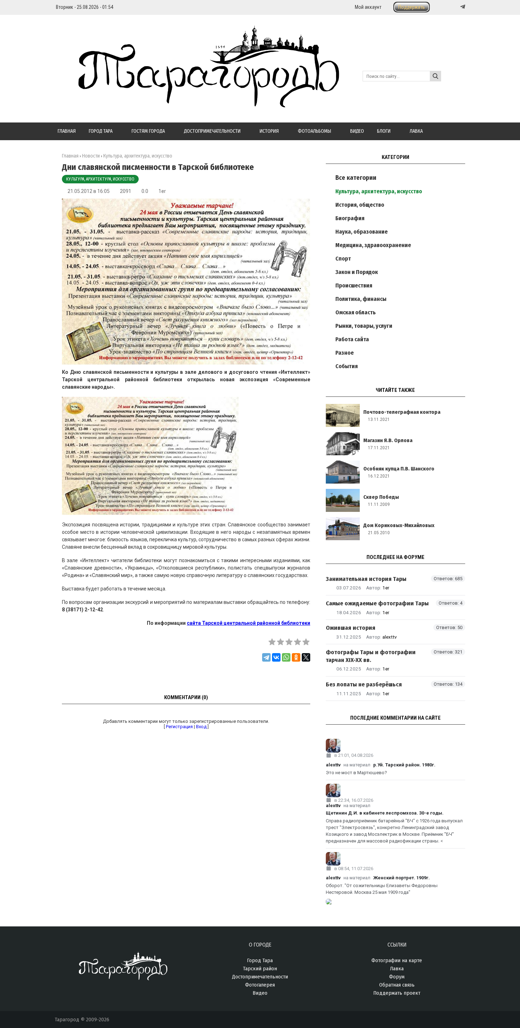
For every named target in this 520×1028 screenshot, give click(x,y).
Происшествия (353, 285)
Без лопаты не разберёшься (364, 684)
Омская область (355, 312)
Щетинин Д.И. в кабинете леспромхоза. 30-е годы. (385, 813)
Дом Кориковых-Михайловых (398, 525)
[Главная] (197, 103)
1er (162, 191)
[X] (306, 657)
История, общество (359, 204)
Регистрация (179, 726)
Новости (91, 156)
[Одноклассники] (296, 657)
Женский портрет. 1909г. (401, 877)
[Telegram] (462, 7)
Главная (70, 156)
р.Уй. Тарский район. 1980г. (404, 764)
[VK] (448, 7)
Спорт (343, 258)
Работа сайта (352, 339)
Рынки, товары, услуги (363, 325)
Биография (349, 218)
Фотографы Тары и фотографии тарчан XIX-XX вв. (371, 656)
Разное (344, 352)
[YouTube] (455, 7)
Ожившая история (350, 628)
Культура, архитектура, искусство (100, 179)
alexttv (389, 637)
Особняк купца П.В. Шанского (398, 469)
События (346, 366)
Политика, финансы (360, 299)
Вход (201, 726)
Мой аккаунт (368, 7)
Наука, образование (361, 231)
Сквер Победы (381, 497)
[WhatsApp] (286, 657)
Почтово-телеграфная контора (401, 412)
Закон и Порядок (356, 272)
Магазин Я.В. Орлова (387, 440)
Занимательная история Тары (366, 579)
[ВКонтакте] (276, 657)
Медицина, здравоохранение (373, 245)
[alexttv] (395, 746)
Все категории (355, 178)
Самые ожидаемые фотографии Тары (377, 603)
